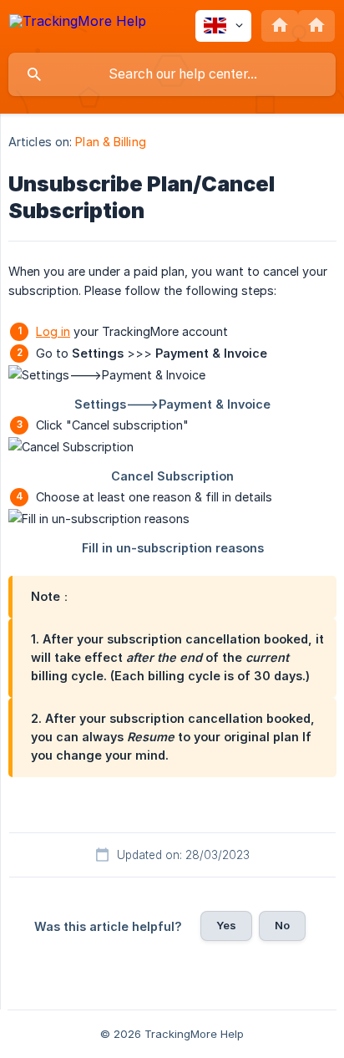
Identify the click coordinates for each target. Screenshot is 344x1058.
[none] (77, 24)
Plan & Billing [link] (110, 142)
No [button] (282, 925)
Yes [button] (226, 925)
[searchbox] (172, 74)
